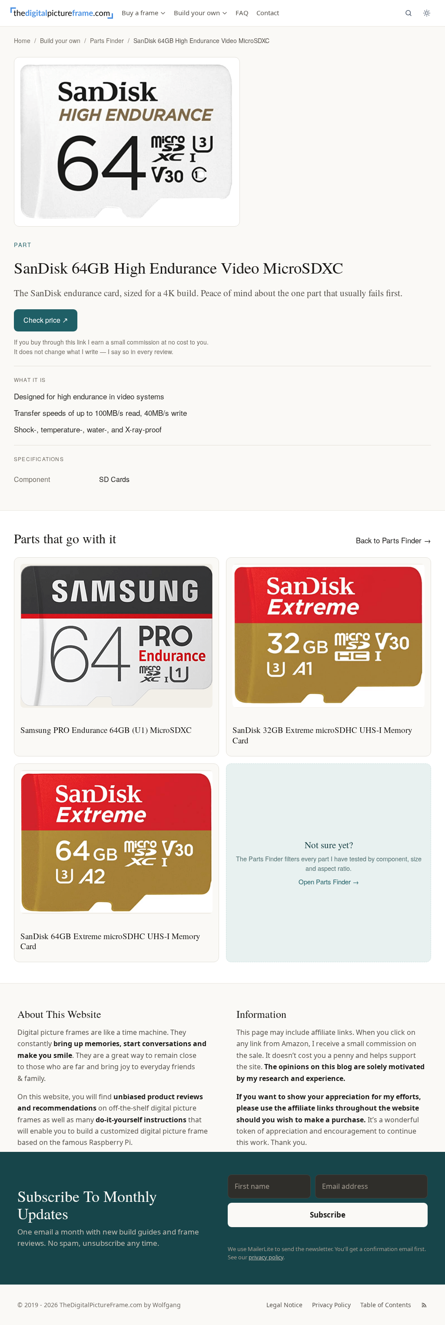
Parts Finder (107, 40)
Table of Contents (385, 1305)
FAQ (242, 12)
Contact (267, 12)
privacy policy (266, 1257)
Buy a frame (140, 12)
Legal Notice (284, 1305)
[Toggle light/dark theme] (427, 13)
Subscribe (327, 1215)
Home (22, 40)
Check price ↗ (45, 320)
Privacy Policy (331, 1305)
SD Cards (114, 479)
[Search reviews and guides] (408, 13)
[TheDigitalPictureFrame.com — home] (61, 13)
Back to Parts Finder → (393, 540)
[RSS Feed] (424, 1305)
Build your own (197, 12)
